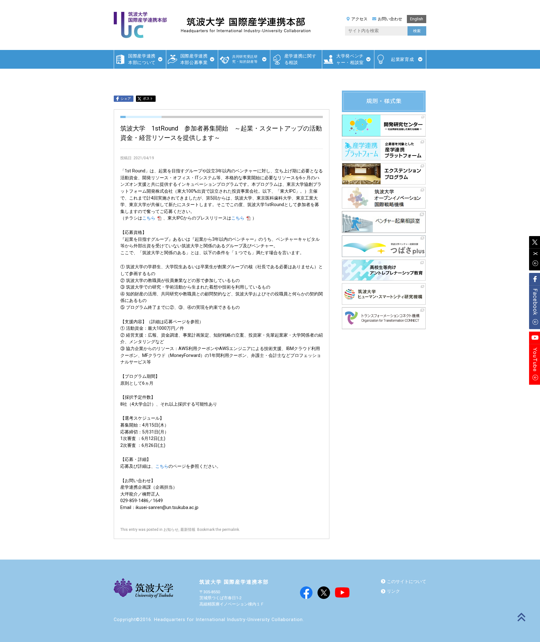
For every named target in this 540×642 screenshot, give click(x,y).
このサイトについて (406, 581)
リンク (393, 591)
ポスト (148, 98)
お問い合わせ (390, 19)
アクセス (359, 19)
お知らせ (170, 529)
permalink (230, 529)
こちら (148, 218)
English (416, 19)
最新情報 (187, 529)
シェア (126, 98)
